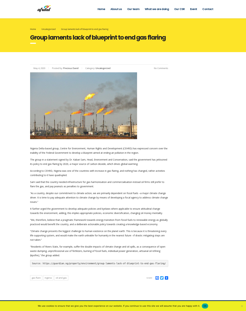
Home (101, 9)
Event (193, 9)
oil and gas (61, 277)
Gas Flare (36, 277)
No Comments (160, 68)
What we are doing (157, 9)
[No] (241, 306)
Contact (207, 9)
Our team (133, 9)
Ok (205, 305)
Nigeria (48, 277)
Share (149, 278)
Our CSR (179, 9)
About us (116, 9)
